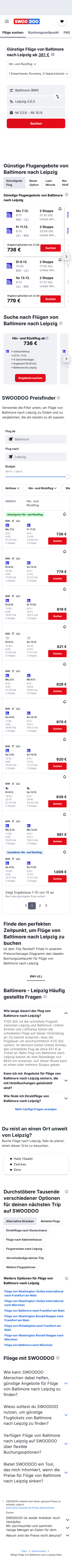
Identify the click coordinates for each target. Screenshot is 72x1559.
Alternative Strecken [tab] (20, 1221)
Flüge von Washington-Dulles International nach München (33, 1303)
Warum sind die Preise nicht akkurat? (34, 1535)
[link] (30, 378)
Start (24, 1551)
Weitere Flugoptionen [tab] (21, 1267)
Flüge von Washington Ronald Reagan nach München (34, 1337)
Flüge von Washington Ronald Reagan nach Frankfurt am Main (34, 1318)
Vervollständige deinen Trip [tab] (25, 1258)
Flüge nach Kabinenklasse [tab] (24, 1239)
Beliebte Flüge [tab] (50, 1221)
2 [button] (40, 906)
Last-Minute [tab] (50, 182)
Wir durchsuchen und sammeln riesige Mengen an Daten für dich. (31, 1528)
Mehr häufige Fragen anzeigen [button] (36, 1109)
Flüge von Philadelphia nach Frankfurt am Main (32, 1327)
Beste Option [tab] (34, 182)
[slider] (67, 476)
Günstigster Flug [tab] (14, 182)
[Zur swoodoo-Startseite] (27, 21)
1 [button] (32, 906)
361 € (43, 54)
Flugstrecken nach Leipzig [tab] (24, 1248)
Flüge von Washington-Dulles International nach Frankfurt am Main (33, 1293)
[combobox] (40, 439)
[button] (6, 21)
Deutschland (39, 1551)
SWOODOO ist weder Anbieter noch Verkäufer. (33, 1520)
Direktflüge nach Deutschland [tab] (26, 1230)
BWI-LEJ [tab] (36, 976)
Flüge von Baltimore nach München (28, 1345)
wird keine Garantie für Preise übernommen (30, 1507)
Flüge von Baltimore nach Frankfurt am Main (34, 1310)
